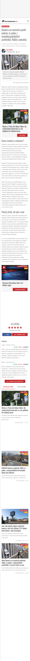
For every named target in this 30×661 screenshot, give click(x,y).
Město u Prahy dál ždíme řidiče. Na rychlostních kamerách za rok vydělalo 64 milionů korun (14, 129)
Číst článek (22, 135)
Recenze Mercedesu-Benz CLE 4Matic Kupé (12, 284)
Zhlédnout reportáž (20, 289)
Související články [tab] (8, 387)
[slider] (15, 327)
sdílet (7, 334)
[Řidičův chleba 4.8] (15, 458)
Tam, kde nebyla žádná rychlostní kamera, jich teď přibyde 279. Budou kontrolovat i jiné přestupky (14, 528)
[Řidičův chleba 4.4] (15, 551)
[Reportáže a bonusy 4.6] (15, 272)
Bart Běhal (9, 49)
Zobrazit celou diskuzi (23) (16, 381)
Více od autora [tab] (22, 387)
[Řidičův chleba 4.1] (15, 116)
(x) (16, 347)
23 (18, 52)
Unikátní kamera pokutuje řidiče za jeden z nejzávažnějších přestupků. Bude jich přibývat (14, 470)
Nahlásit (26, 347)
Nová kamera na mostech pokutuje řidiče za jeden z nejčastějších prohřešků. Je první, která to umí (13, 562)
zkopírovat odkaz (20, 334)
